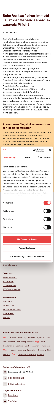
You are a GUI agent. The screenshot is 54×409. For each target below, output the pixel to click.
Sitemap (6, 317)
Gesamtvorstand (10, 277)
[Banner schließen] (50, 150)
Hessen (13, 350)
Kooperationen (9, 285)
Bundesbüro (8, 281)
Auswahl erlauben (27, 248)
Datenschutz (8, 305)
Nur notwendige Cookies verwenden (27, 256)
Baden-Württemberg (27, 354)
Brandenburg (8, 346)
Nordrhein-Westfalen (27, 350)
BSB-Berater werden (11, 289)
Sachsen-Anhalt (32, 346)
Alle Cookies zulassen (27, 239)
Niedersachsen (9, 341)
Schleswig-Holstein (25, 341)
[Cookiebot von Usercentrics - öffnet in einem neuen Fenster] (33, 150)
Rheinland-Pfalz (44, 350)
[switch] (47, 211)
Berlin (43, 341)
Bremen (13, 337)
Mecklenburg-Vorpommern (39, 337)
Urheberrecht (8, 313)
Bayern (40, 354)
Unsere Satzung (10, 265)
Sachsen (19, 346)
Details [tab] (27, 157)
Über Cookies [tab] (44, 157)
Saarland (6, 354)
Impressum (7, 301)
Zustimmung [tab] (10, 157)
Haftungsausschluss (12, 309)
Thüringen (45, 346)
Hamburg (22, 337)
